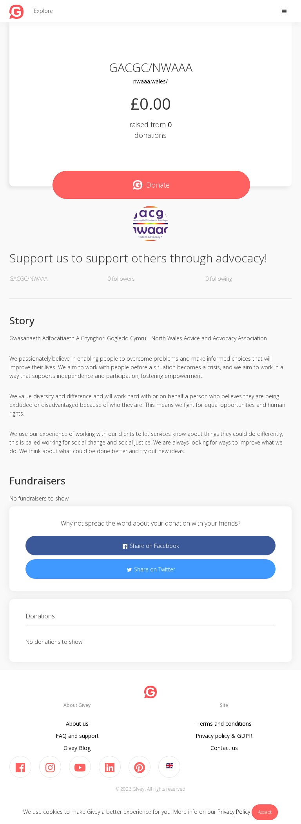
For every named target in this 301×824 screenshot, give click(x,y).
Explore (43, 10)
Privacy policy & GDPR (224, 735)
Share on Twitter (153, 569)
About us (77, 723)
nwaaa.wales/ (150, 81)
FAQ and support (77, 735)
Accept (265, 812)
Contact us (224, 748)
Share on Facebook (153, 545)
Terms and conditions (224, 723)
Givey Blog (77, 748)
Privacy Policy (234, 811)
